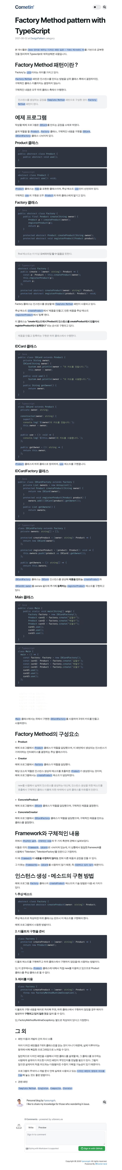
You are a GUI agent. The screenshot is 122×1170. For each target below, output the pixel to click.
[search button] (104, 7)
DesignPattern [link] (37, 38)
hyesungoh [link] (49, 1100)
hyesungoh (86, 1161)
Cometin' (24, 7)
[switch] (97, 7)
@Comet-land (101, 1164)
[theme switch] (97, 7)
